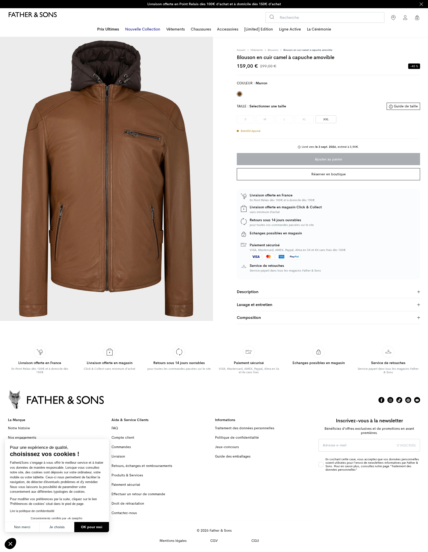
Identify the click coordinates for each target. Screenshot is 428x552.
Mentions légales (173, 541)
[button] (10, 544)
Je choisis (57, 527)
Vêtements (175, 29)
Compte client (122, 437)
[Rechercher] (271, 17)
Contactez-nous (124, 513)
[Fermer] (421, 4)
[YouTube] (417, 400)
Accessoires (227, 29)
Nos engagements (22, 437)
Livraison (118, 456)
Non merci (22, 527)
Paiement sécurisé (125, 485)
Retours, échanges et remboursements (141, 466)
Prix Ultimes (108, 29)
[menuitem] (108, 30)
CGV (214, 541)
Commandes (121, 447)
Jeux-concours (227, 447)
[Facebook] (381, 400)
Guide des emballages (232, 456)
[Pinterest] (408, 400)
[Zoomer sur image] (106, 179)
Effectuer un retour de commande (138, 494)
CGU (255, 541)
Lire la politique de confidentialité (32, 511)
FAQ (114, 428)
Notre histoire (19, 428)
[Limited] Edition (258, 29)
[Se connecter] (405, 18)
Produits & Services (127, 475)
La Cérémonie (319, 29)
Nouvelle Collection (142, 29)
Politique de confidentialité (237, 437)
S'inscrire (406, 445)
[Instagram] (390, 400)
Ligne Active (290, 29)
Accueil (241, 50)
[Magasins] (393, 18)
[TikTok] (399, 400)
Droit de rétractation (127, 503)
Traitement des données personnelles (244, 428)
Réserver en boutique (328, 174)
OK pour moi (91, 527)
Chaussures (201, 29)
